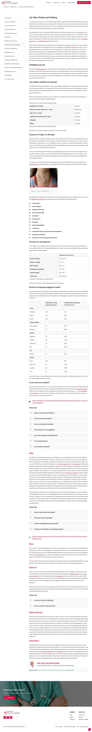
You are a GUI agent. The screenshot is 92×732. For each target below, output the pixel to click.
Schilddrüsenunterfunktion (38, 199)
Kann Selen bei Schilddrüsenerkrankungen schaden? (46, 523)
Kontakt (80, 717)
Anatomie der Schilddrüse (10, 22)
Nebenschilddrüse (8, 75)
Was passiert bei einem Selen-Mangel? (43, 518)
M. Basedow (84, 391)
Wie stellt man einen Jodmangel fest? (43, 418)
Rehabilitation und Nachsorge (11, 41)
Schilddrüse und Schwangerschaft (12, 63)
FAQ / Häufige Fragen (9, 79)
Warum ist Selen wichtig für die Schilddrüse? (44, 512)
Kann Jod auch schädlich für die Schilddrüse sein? (46, 435)
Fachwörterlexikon (71, 2)
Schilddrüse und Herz (9, 52)
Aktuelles (64, 2)
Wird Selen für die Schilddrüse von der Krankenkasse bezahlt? (48, 529)
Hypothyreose (39, 555)
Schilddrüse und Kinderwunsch (11, 60)
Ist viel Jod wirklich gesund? (41, 441)
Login (71, 715)
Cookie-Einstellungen (84, 719)
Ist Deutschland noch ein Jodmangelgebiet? (44, 430)
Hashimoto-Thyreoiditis (82, 389)
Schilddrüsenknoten (74, 574)
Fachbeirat (68, 670)
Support (71, 717)
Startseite (5, 7)
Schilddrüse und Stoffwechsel (11, 48)
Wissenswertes (56, 2)
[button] (59, 413)
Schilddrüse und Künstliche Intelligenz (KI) (13, 67)
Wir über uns (48, 2)
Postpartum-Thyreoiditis (71, 473)
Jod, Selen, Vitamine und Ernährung (12, 44)
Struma (74, 47)
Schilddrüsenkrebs (43, 41)
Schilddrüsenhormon (41, 69)
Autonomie (35, 393)
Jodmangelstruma (33, 164)
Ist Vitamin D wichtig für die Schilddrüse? (44, 600)
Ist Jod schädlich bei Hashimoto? (42, 446)
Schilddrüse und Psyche (10, 56)
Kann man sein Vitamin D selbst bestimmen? (44, 606)
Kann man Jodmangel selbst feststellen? (43, 424)
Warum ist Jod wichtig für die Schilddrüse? (44, 413)
